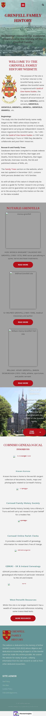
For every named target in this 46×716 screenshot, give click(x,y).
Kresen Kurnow (23, 471)
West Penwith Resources (23, 600)
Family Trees (10, 169)
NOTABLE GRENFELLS (23, 208)
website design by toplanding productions (23, 706)
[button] (23, 5)
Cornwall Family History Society (23, 503)
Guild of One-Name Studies (20, 135)
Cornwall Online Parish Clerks (23, 536)
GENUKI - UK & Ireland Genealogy (23, 566)
